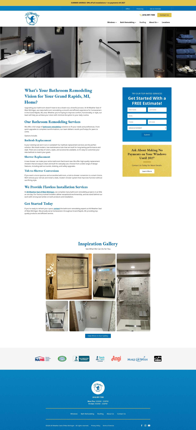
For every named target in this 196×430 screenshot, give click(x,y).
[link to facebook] (141, 425)
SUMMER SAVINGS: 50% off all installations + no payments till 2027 (98, 3)
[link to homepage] (32, 19)
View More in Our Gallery (98, 336)
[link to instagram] (145, 425)
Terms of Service (108, 426)
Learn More (147, 171)
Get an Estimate (155, 9)
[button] (112, 22)
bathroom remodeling (52, 127)
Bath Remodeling (87, 414)
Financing (140, 9)
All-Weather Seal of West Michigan (40, 192)
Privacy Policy (95, 426)
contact (57, 208)
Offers (128, 9)
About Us (110, 414)
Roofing (100, 414)
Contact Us (164, 15)
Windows (74, 414)
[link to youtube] (149, 425)
